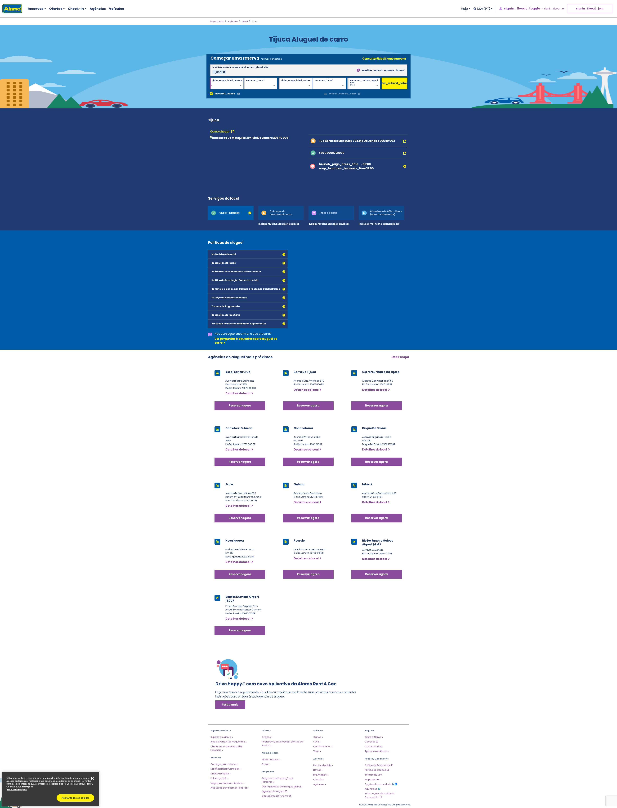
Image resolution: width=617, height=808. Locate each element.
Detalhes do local (237, 393)
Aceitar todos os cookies (75, 797)
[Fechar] (92, 778)
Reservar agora (240, 405)
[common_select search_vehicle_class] (325, 93)
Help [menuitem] (464, 8)
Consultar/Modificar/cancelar (384, 59)
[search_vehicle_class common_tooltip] (359, 94)
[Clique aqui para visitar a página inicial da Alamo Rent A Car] (11, 8)
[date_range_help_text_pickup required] (226, 83)
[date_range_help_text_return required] (295, 83)
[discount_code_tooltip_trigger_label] (238, 94)
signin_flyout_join (589, 8)
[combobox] (308, 70)
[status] (219, 72)
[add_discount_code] (211, 93)
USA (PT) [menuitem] (483, 8)
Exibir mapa (400, 357)
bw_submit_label (394, 83)
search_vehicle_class (343, 93)
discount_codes (225, 93)
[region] (50, 789)
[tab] (231, 213)
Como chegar (220, 131)
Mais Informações (17, 789)
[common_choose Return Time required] (329, 83)
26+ (352, 85)
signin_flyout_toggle (522, 8)
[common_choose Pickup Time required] (260, 83)
